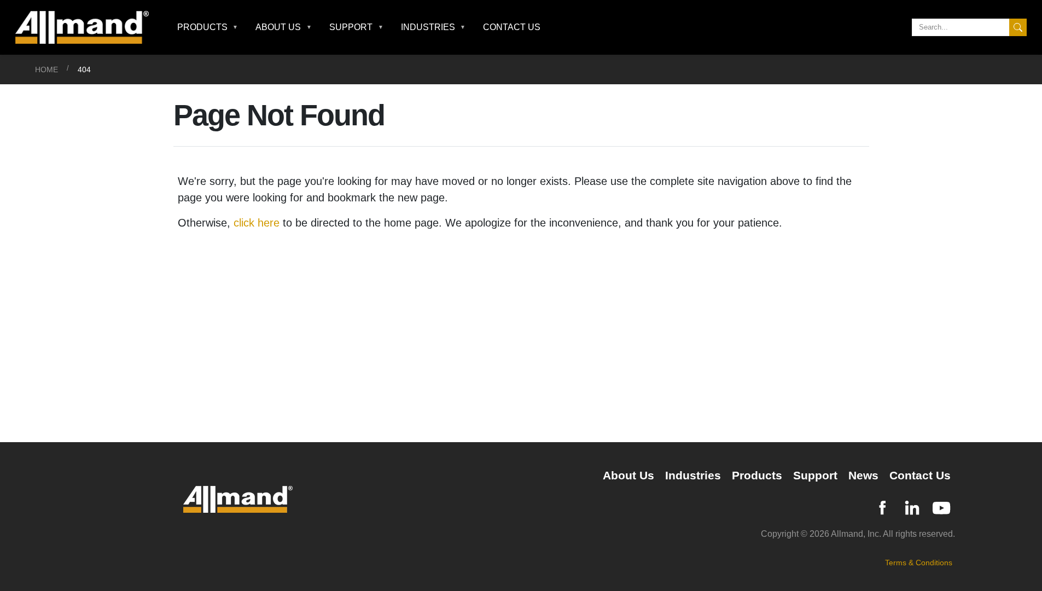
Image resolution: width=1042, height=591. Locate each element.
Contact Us (511, 27)
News (863, 475)
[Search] (1018, 27)
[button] (208, 27)
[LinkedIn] (912, 506)
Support (815, 475)
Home (46, 69)
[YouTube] (941, 506)
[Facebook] (882, 506)
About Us (628, 475)
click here (257, 223)
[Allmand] (86, 27)
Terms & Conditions (918, 562)
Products (757, 475)
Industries (693, 475)
